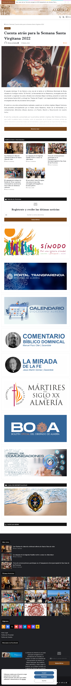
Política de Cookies (6, 637)
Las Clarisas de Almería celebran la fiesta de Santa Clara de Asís (12, 157)
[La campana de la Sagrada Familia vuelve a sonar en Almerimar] (35, 148)
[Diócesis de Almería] (35, 9)
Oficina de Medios (12, 43)
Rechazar (44, 677)
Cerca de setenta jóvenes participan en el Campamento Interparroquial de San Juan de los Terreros (57, 159)
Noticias (12, 24)
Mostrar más (35, 129)
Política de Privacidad (7, 635)
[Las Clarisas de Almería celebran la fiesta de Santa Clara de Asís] (13, 148)
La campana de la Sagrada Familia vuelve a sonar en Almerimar (34, 157)
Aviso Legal (4, 632)
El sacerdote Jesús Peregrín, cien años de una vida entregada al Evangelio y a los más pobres (35, 182)
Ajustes (44, 681)
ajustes (24, 679)
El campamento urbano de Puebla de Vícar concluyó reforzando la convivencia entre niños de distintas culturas (12, 183)
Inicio (7, 24)
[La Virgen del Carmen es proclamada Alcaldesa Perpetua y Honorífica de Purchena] (58, 609)
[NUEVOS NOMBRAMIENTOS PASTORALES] (35, 609)
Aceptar (44, 673)
